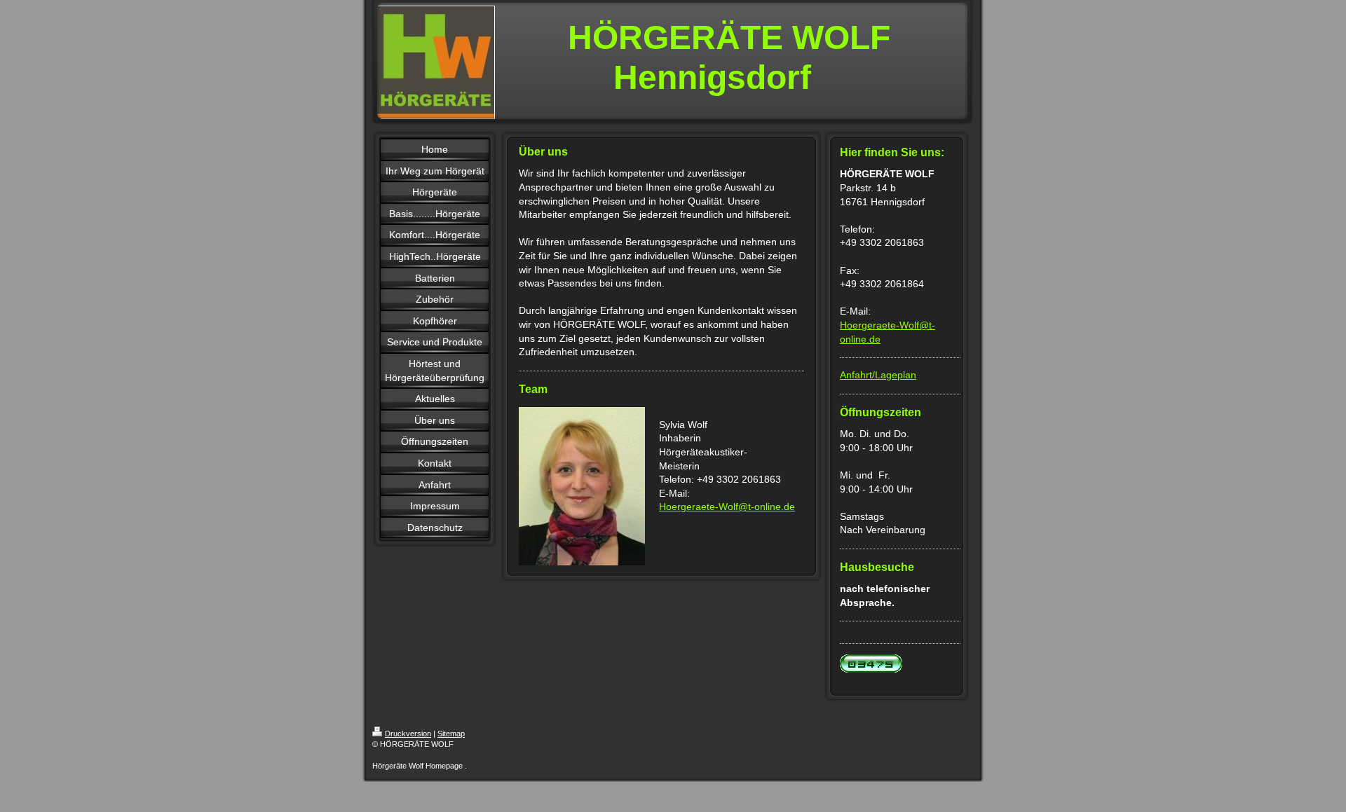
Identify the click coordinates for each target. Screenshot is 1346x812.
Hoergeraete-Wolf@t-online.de (727, 506)
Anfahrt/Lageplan (878, 374)
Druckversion (408, 733)
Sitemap (451, 733)
